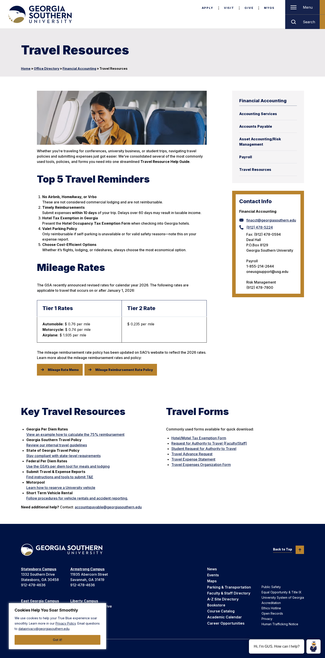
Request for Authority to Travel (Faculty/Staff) (209, 443)
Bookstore (216, 605)
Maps (212, 581)
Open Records (272, 613)
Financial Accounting (79, 68)
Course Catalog (221, 611)
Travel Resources (255, 169)
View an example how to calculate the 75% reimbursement (75, 434)
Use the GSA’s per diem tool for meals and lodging (68, 466)
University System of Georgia (283, 597)
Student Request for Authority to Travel (203, 448)
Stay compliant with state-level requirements (63, 455)
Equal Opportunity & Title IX (282, 592)
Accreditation (271, 603)
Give (249, 8)
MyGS (269, 8)
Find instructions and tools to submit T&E (59, 477)
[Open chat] (313, 646)
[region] (57, 626)
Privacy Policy (65, 623)
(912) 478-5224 (259, 227)
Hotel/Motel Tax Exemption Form (198, 438)
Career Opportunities (226, 623)
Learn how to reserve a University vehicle (60, 487)
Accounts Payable (255, 126)
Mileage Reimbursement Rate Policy (124, 370)
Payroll (245, 157)
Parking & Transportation (229, 587)
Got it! (57, 640)
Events (213, 575)
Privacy (267, 619)
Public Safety (271, 587)
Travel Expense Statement (193, 459)
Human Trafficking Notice (280, 624)
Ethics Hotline (271, 608)
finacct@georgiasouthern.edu (271, 220)
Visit (229, 8)
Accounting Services (258, 114)
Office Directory (46, 68)
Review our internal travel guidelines (56, 445)
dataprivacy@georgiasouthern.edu (43, 629)
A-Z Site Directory (223, 599)
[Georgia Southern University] (40, 14)
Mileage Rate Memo (63, 370)
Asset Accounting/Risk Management (260, 142)
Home (26, 68)
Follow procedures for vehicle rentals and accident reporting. (77, 498)
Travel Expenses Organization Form (201, 464)
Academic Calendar (224, 617)
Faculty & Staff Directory (228, 593)
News (212, 569)
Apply (207, 8)
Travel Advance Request (191, 454)
